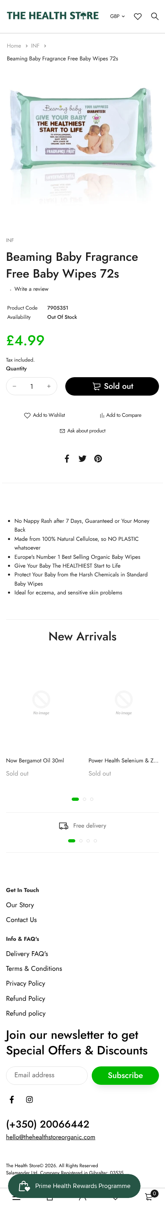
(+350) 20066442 (47, 1124)
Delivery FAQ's (27, 954)
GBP (114, 16)
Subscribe (125, 1076)
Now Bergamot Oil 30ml (35, 760)
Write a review (31, 289)
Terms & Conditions (34, 969)
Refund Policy (25, 999)
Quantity (16, 369)
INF (36, 46)
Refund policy (26, 1013)
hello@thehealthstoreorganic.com (50, 1137)
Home (15, 46)
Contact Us (21, 920)
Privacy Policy (25, 984)
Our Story (20, 905)
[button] (75, 798)
